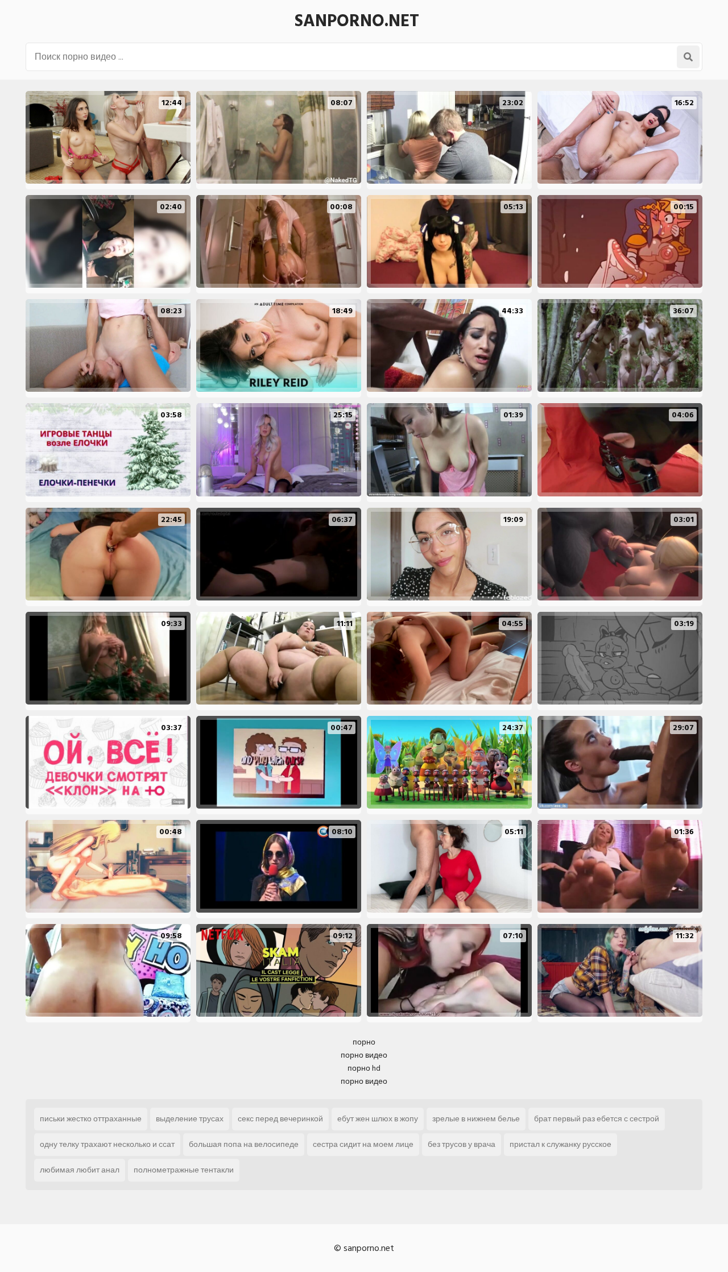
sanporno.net (357, 21)
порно (364, 1042)
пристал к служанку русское (560, 1144)
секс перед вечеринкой (280, 1118)
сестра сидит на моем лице (363, 1144)
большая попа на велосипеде (244, 1144)
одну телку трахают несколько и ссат (107, 1144)
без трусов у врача (461, 1144)
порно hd (364, 1068)
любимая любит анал (79, 1169)
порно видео (364, 1055)
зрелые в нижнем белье (476, 1118)
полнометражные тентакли (184, 1169)
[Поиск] (688, 56)
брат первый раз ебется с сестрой (596, 1118)
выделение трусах (190, 1118)
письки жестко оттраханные (91, 1118)
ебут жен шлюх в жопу (377, 1118)
